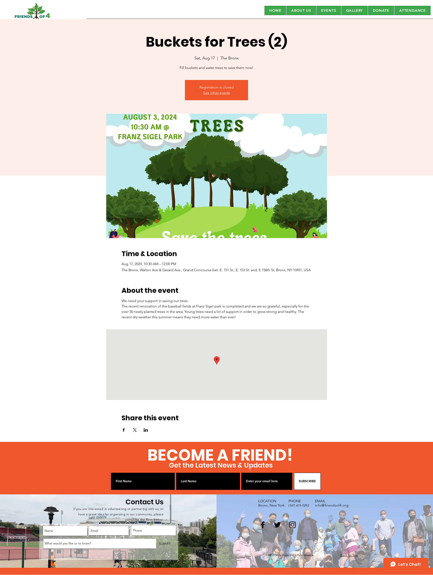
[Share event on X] (135, 430)
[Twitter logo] (277, 524)
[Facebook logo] (262, 524)
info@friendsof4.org (331, 505)
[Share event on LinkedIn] (146, 430)
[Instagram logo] (292, 524)
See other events (216, 93)
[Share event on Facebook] (124, 430)
